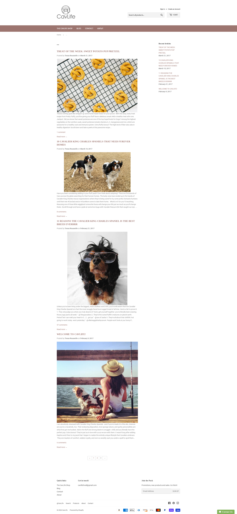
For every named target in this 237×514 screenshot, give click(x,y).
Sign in (162, 9)
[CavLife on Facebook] (169, 503)
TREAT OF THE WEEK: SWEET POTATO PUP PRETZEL (88, 51)
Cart (175, 15)
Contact (89, 28)
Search (68, 503)
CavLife (65, 510)
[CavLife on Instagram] (178, 503)
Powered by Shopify (77, 510)
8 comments (61, 212)
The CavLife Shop (64, 28)
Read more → (62, 137)
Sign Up (176, 491)
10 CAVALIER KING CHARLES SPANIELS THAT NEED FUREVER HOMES (169, 63)
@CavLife (60, 503)
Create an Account (174, 9)
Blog (79, 28)
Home (59, 35)
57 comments (62, 325)
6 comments (61, 443)
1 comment (61, 132)
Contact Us (227, 512)
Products (76, 503)
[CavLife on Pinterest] (173, 503)
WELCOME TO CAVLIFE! (71, 334)
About (100, 28)
